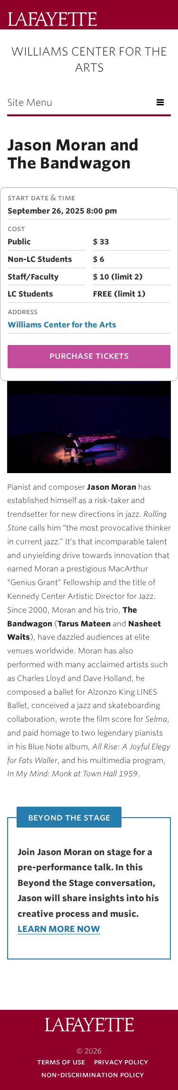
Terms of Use (61, 1061)
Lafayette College (89, 1026)
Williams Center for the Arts (62, 324)
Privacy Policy (121, 1061)
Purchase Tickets (89, 355)
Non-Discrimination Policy (92, 1074)
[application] (89, 427)
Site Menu (29, 102)
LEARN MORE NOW (59, 929)
